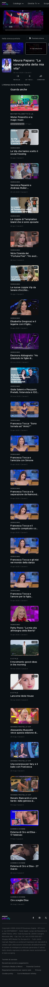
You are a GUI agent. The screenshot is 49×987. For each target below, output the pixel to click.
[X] (46, 918)
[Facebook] (33, 918)
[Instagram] (39, 918)
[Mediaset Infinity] (5, 4)
